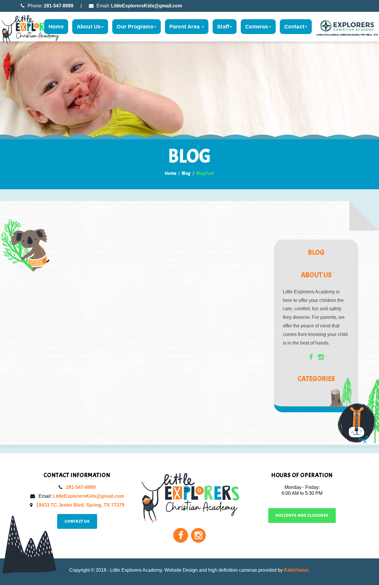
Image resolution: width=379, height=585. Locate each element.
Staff (223, 27)
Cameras (256, 27)
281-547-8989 (58, 5)
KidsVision (296, 570)
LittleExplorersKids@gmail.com (146, 5)
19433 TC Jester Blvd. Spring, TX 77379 (80, 505)
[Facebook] (311, 356)
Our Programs (135, 27)
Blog (186, 173)
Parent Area (185, 27)
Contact (294, 27)
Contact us (77, 521)
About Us (89, 27)
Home (56, 27)
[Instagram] (321, 356)
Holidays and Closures (302, 515)
